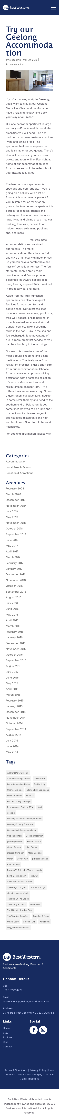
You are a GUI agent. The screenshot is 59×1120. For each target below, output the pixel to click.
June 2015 (12, 677)
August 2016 (13, 597)
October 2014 (14, 723)
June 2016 (12, 608)
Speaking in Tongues (16, 887)
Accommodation (14, 64)
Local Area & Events (18, 467)
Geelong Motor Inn (17, 239)
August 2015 (13, 666)
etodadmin (15, 59)
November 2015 (16, 649)
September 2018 (16, 534)
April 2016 (12, 620)
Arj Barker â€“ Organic (17, 773)
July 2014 (12, 740)
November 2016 (16, 580)
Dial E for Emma (14, 795)
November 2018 (16, 522)
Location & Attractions (19, 473)
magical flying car (15, 853)
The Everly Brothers (16, 904)
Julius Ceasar (31, 847)
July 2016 (12, 603)
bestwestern (39, 778)
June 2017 (12, 540)
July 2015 (12, 671)
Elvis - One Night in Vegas (19, 801)
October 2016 (14, 585)
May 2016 (12, 614)
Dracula (30, 795)
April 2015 (12, 689)
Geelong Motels (14, 836)
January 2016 (14, 637)
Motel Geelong (34, 853)
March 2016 (13, 626)
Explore (7, 1037)
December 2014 (16, 712)
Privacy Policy (38, 1070)
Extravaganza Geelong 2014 (20, 807)
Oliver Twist (22, 859)
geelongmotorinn (15, 841)
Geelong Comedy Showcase (20, 824)
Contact (7, 1046)
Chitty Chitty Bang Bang (38, 790)
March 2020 (13, 494)
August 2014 (13, 734)
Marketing (33, 1074)
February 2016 (15, 631)
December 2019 (16, 500)
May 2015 (12, 683)
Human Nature (34, 841)
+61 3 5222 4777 (12, 990)
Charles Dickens (14, 790)
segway (34, 876)
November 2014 (16, 717)
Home (6, 1028)
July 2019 (12, 511)
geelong (11, 813)
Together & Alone (41, 916)
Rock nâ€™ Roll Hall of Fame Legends (24, 870)
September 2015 (16, 660)
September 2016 (16, 591)
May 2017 (12, 545)
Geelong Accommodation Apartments (24, 818)
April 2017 (12, 551)
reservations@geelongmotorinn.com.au (26, 1001)
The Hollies (35, 904)
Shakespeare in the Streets (19, 881)
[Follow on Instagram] (43, 1030)
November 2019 (16, 505)
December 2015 (16, 643)
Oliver (10, 859)
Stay (5, 1032)
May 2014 (12, 752)
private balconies (40, 859)
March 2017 (13, 557)
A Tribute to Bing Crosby (18, 778)
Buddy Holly (39, 784)
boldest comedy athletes (18, 784)
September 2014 (16, 729)
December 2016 (16, 574)
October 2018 (14, 528)
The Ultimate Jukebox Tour (19, 910)
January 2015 (14, 706)
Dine (5, 1042)
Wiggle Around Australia (18, 927)
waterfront (44, 922)
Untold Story (13, 922)
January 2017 (14, 568)
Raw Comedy (13, 864)
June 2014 (12, 746)
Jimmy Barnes (14, 847)
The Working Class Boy (18, 916)
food (40, 807)
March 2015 (13, 694)
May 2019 (12, 517)
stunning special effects (18, 893)
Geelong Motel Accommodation (21, 830)
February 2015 (15, 700)
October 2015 (14, 654)
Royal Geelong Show (16, 876)
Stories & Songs (38, 887)
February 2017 (14, 563)
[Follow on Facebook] (34, 1030)
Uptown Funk (29, 922)
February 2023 (15, 488)
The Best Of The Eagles (18, 899)
